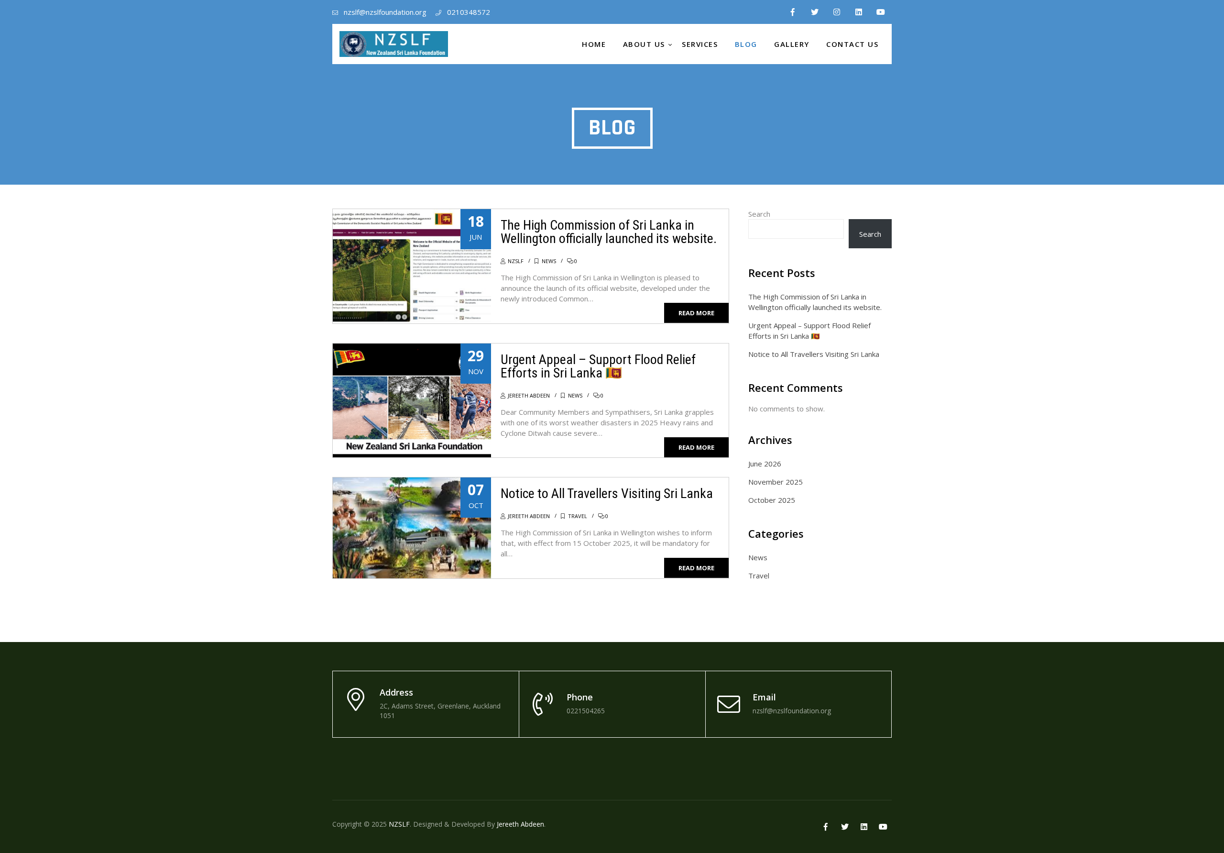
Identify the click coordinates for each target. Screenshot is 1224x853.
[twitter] (814, 12)
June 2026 (764, 463)
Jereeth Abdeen (529, 395)
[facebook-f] (792, 12)
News (549, 261)
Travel (577, 516)
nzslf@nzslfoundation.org (385, 12)
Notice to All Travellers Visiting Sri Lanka (607, 493)
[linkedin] (858, 12)
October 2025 (771, 500)
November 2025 (775, 482)
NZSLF (516, 261)
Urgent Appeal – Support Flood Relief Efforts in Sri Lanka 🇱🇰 (598, 366)
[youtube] (880, 12)
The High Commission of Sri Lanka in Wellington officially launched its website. (609, 231)
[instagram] (836, 12)
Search (759, 214)
